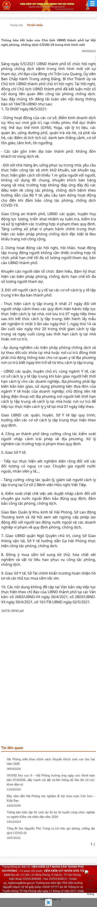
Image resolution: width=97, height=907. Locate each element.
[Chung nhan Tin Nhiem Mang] (90, 883)
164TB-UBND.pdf (12, 611)
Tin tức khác (35, 25)
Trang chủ (16, 25)
